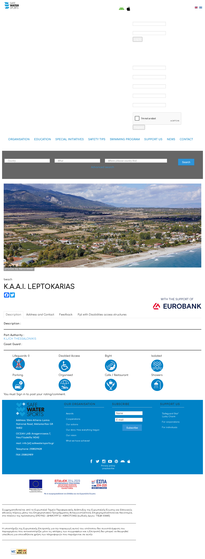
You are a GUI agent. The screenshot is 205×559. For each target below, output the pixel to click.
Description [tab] (13, 314)
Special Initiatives (69, 139)
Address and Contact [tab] (40, 314)
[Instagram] (103, 461)
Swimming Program (125, 139)
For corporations (170, 422)
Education (42, 139)
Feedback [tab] (66, 314)
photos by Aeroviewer (19, 268)
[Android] (121, 9)
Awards (69, 414)
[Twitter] (97, 461)
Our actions (72, 424)
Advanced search (102, 167)
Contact (186, 139)
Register (139, 127)
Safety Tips (96, 139)
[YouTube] (110, 461)
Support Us (153, 139)
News (171, 139)
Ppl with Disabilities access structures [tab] (102, 314)
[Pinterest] (116, 461)
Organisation (19, 139)
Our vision (71, 435)
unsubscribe (108, 468)
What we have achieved (78, 441)
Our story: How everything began (82, 430)
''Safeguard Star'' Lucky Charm (170, 415)
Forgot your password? (152, 47)
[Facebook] (91, 461)
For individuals (169, 427)
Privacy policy (108, 466)
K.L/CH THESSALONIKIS (20, 338)
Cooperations (73, 419)
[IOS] (127, 9)
